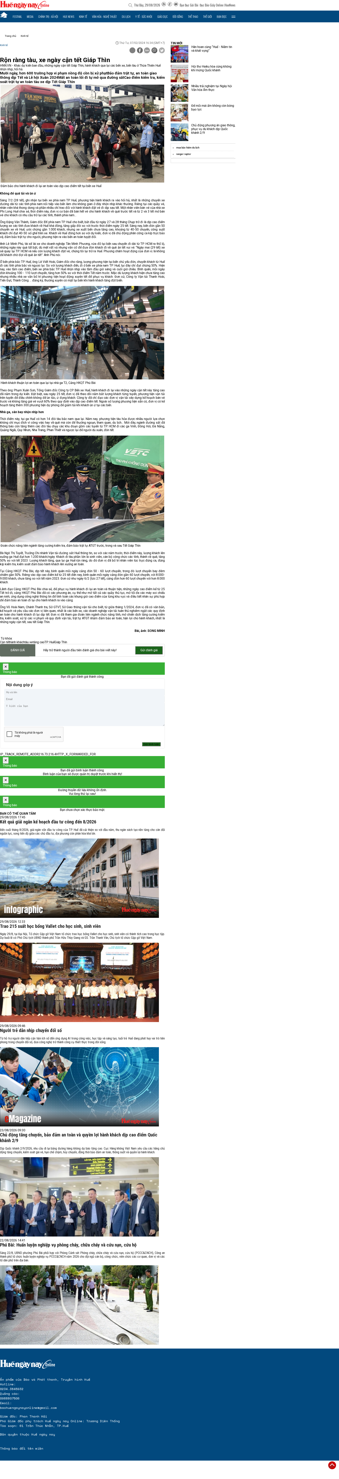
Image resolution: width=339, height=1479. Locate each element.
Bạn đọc (222, 16)
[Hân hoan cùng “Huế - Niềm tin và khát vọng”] (179, 54)
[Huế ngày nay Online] (24, 8)
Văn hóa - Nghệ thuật (104, 16)
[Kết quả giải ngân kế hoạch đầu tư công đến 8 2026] (79, 878)
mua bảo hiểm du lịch (187, 147)
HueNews (230, 5)
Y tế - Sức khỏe (143, 16)
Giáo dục (162, 16)
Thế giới (207, 16)
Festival (17, 16)
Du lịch (126, 16)
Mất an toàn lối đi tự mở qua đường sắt (91, 77)
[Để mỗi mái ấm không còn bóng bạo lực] (179, 112)
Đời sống (178, 16)
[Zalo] (147, 50)
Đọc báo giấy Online (211, 5)
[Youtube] (176, 5)
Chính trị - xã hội (48, 16)
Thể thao (193, 16)
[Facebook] (170, 5)
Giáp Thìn (61, 642)
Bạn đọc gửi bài (189, 5)
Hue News (68, 16)
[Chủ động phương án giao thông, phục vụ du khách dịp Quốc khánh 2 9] (179, 132)
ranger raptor (183, 154)
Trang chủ (10, 35)
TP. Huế (50, 642)
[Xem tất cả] (233, 16)
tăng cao (39, 642)
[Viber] (154, 50)
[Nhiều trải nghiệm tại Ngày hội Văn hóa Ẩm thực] (179, 93)
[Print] (132, 50)
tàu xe (29, 642)
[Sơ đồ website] (163, 5)
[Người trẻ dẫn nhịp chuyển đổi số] (79, 1086)
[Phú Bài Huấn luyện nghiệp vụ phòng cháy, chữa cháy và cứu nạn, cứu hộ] (79, 1305)
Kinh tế (83, 16)
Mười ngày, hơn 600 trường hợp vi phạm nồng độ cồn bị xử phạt (53, 73)
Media (30, 16)
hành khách (17, 642)
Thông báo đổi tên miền (21, 1448)
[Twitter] (162, 50)
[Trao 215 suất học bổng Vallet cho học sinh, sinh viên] (79, 982)
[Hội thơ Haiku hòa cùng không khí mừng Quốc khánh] (179, 73)
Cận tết (5, 642)
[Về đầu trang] (332, 1465)
